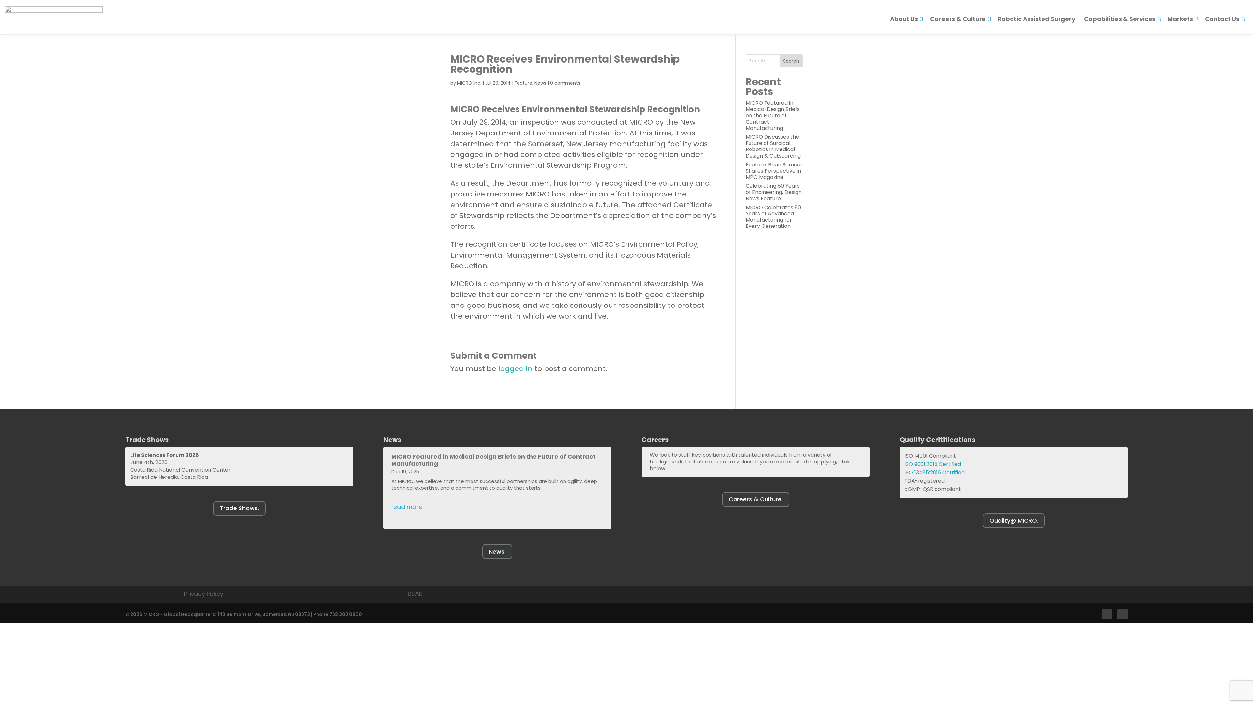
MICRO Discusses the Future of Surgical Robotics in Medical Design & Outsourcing (773, 146)
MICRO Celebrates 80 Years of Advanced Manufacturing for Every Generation (773, 217)
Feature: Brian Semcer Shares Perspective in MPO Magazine (774, 171)
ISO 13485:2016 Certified (935, 472)
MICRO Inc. (469, 83)
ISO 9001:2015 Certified (933, 464)
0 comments (565, 83)
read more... (408, 507)
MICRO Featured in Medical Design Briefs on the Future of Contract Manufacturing (773, 115)
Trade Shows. (239, 508)
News (540, 83)
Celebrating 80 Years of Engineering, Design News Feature (774, 192)
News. (497, 551)
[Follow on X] (1107, 614)
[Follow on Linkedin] (1122, 614)
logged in (515, 369)
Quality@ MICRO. (1013, 520)
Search (791, 61)
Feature (523, 83)
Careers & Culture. (756, 499)
